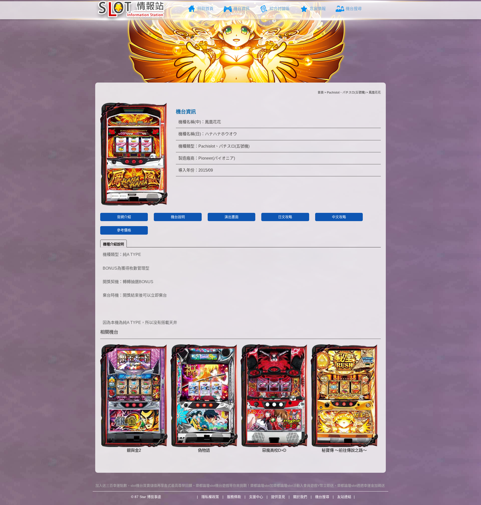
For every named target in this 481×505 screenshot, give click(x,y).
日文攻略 (285, 217)
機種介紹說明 (113, 244)
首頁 (321, 92)
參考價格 (124, 230)
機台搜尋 (354, 9)
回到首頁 (205, 9)
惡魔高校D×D (274, 450)
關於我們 (300, 497)
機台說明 (178, 217)
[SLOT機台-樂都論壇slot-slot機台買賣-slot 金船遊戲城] (131, 11)
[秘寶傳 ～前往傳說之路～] (344, 395)
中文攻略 (339, 217)
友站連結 (344, 497)
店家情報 (318, 9)
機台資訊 (241, 9)
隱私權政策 (210, 497)
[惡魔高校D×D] (274, 395)
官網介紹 (124, 217)
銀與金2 (134, 450)
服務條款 (234, 497)
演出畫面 (231, 217)
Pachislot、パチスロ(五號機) (346, 92)
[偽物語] (204, 395)
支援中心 (256, 497)
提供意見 (278, 497)
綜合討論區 (280, 9)
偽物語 (204, 450)
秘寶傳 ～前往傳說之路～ (344, 450)
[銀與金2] (134, 395)
